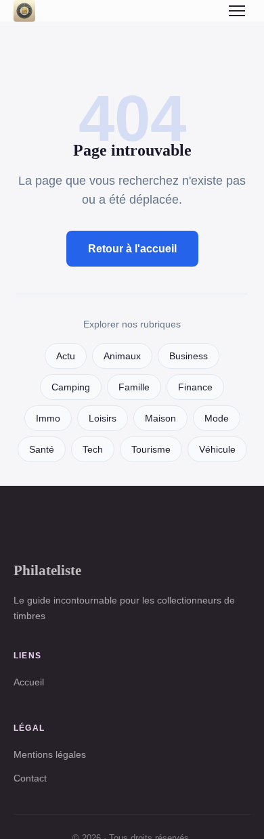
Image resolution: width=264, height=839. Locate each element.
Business (188, 356)
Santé (41, 450)
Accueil (29, 682)
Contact (30, 778)
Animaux (122, 356)
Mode (216, 418)
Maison (160, 418)
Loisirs (102, 418)
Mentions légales (50, 754)
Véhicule (217, 450)
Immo (48, 418)
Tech (93, 450)
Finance (195, 387)
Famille (134, 387)
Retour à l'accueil (132, 248)
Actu (65, 356)
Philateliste (47, 570)
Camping (70, 387)
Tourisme (151, 450)
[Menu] (236, 11)
